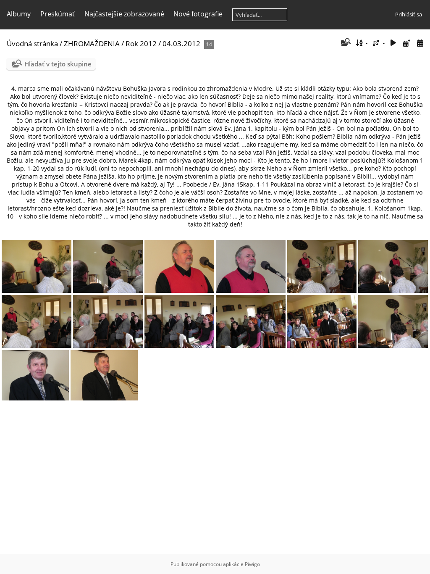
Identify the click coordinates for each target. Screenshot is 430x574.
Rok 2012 (141, 43)
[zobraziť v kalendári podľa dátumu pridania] (406, 43)
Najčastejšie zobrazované (124, 13)
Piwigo (252, 564)
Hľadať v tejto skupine (58, 64)
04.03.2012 (181, 43)
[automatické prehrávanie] (393, 43)
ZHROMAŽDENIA (92, 43)
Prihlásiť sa (408, 14)
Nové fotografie (198, 13)
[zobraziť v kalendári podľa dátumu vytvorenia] (420, 43)
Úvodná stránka (32, 43)
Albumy (19, 13)
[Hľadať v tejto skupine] (345, 43)
